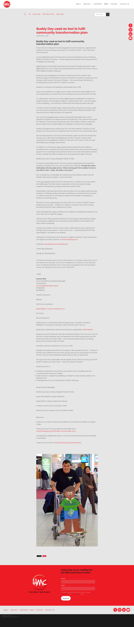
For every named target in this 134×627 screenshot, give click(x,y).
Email (63, 585)
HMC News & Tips (48, 14)
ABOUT (78, 4)
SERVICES (86, 4)
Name (63, 578)
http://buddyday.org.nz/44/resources (67, 443)
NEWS (106, 4)
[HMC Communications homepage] (16, 4)
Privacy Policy (64, 594)
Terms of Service (75, 594)
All (30, 14)
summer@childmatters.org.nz (47, 286)
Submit (66, 598)
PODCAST (114, 4)
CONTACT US (124, 4)
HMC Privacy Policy (6, 616)
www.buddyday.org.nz (70, 239)
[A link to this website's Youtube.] (130, 38)
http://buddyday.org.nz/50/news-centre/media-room (56, 431)
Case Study (36, 14)
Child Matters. (88, 330)
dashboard (15, 617)
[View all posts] (25, 14)
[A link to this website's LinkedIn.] (130, 34)
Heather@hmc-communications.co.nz (50, 309)
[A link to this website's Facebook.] (130, 25)
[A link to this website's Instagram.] (130, 30)
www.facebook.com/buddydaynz (56, 244)
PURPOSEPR (98, 4)
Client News (60, 14)
